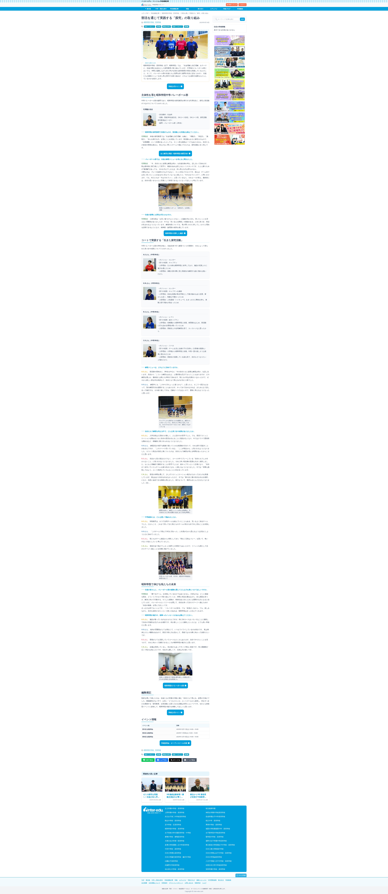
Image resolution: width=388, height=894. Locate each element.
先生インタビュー (149, 26)
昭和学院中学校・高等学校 (152, 22)
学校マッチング (232, 4)
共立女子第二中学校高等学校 (175, 816)
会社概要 (144, 883)
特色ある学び (166, 26)
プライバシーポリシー (176, 883)
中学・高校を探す (161, 9)
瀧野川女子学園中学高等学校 (216, 841)
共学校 (158, 26)
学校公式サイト (174, 86)
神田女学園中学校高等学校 (215, 812)
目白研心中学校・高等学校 (174, 869)
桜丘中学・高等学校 (213, 820)
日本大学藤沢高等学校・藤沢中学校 (178, 857)
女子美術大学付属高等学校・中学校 (178, 833)
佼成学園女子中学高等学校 (215, 816)
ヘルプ (204, 883)
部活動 (186, 26)
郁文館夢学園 (210, 808)
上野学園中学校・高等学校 (174, 812)
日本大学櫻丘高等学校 (173, 853)
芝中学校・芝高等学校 (173, 825)
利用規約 (164, 883)
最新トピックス (201, 880)
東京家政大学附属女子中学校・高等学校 (220, 845)
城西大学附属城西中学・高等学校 (218, 829)
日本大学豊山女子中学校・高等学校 (219, 853)
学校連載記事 (174, 9)
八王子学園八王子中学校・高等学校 (219, 861)
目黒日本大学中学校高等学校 (216, 865)
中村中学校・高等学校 (173, 849)
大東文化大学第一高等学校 (174, 841)
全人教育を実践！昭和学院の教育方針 (174, 153)
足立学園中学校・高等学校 (174, 808)
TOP (142, 880)
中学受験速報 (212, 880)
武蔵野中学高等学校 (172, 865)
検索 (242, 19)
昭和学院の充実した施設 (174, 233)
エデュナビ (213, 9)
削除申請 (197, 883)
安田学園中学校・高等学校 (215, 869)
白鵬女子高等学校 (171, 861)
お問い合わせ (189, 883)
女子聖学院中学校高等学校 (215, 833)
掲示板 (149, 9)
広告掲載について (154, 883)
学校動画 (240, 9)
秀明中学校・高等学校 (214, 825)
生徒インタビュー (177, 26)
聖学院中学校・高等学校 (215, 837)
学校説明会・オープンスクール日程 (174, 743)
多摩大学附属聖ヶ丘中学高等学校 (177, 845)
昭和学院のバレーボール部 (174, 685)
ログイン (243, 4)
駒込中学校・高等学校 (173, 820)
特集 (187, 9)
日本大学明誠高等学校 (214, 857)
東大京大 (200, 9)
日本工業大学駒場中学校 (215, 849)
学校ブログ (226, 9)
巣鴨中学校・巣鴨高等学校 (174, 837)
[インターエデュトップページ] (153, 810)
